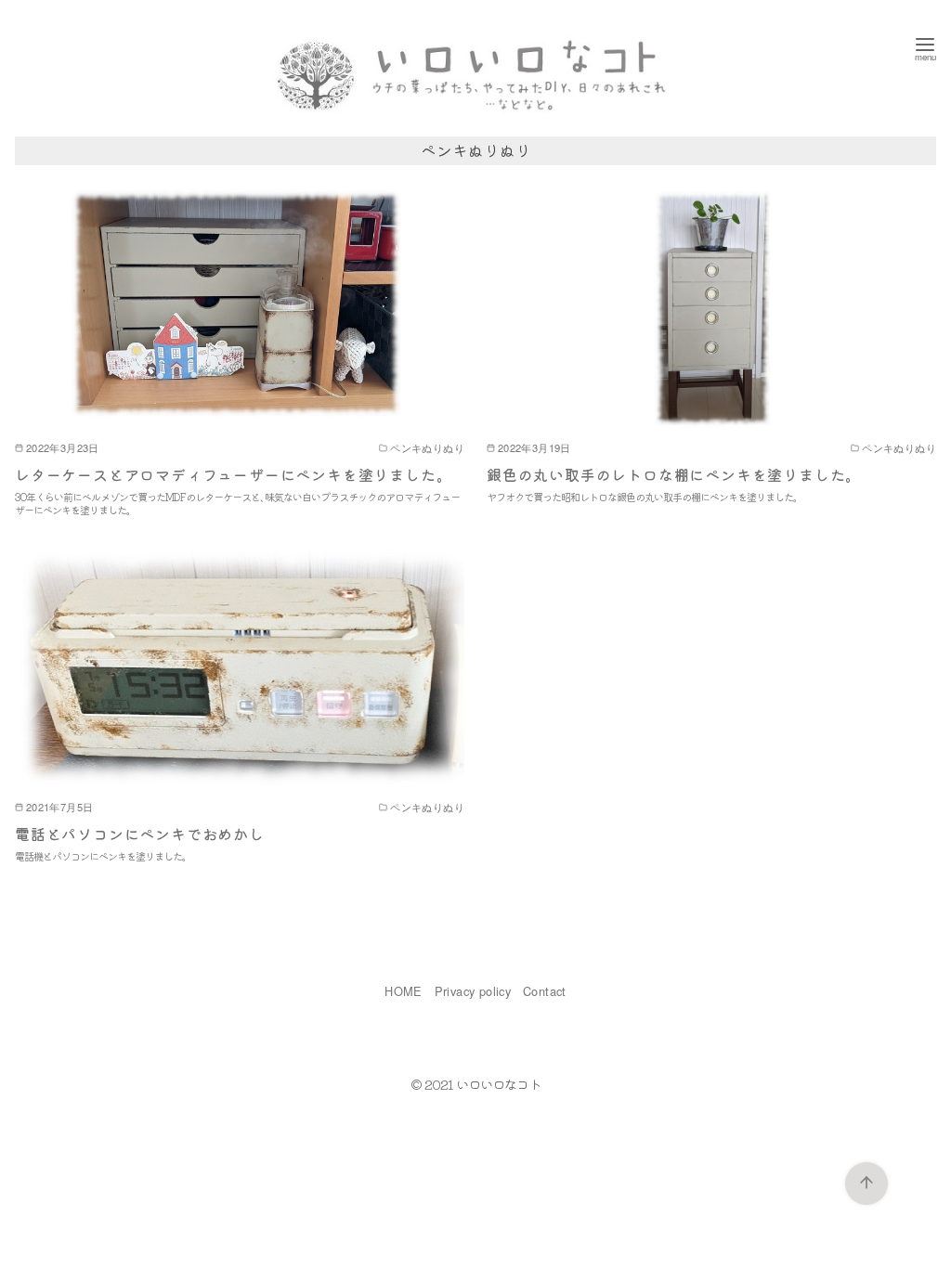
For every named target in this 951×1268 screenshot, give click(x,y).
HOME (403, 991)
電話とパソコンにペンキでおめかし (140, 833)
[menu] (925, 48)
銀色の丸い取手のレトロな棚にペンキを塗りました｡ (670, 474)
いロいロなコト (498, 1083)
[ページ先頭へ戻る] (866, 1183)
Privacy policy (473, 991)
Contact (545, 991)
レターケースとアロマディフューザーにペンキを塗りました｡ (229, 474)
